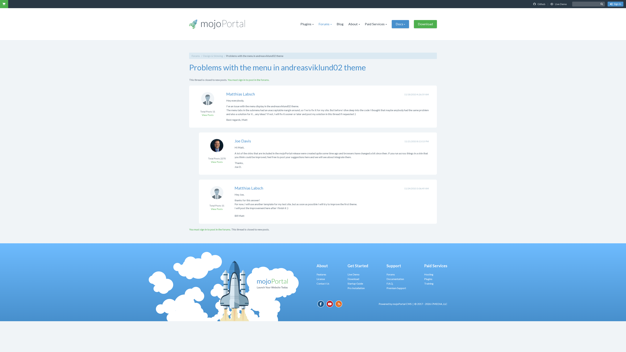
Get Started (358, 265)
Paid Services (375, 24)
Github (541, 4)
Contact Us (323, 283)
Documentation (395, 278)
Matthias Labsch (240, 94)
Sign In (617, 3)
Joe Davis (243, 141)
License (321, 278)
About (353, 24)
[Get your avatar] (207, 100)
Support (394, 265)
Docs (399, 24)
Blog (340, 24)
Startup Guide (355, 283)
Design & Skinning (213, 55)
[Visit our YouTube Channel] (329, 304)
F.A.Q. (390, 283)
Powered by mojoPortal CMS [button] (395, 303)
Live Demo (560, 4)
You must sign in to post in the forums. (248, 79)
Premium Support (396, 288)
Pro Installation (356, 288)
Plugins (305, 24)
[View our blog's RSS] (338, 304)
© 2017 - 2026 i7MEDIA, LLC (430, 303)
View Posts (208, 115)
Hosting (428, 274)
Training (428, 283)
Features (321, 274)
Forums (324, 24)
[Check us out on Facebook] (320, 304)
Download (425, 24)
